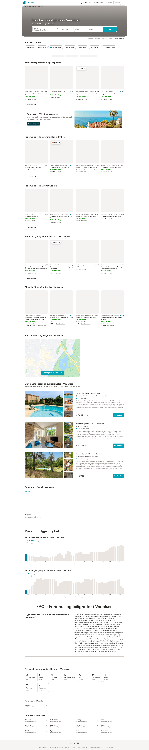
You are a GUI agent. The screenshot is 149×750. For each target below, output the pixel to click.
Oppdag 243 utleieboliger (52, 373)
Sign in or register (33, 123)
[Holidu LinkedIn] (74, 743)
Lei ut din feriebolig (98, 2)
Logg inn (109, 2)
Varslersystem (109, 747)
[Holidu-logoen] (32, 2)
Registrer (117, 2)
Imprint (73, 747)
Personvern (85, 747)
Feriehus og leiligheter (94, 38)
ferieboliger (30, 47)
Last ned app (87, 2)
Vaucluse (121, 38)
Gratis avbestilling (109, 47)
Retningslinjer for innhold (96, 747)
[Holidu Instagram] (71, 743)
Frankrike (104, 38)
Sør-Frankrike (113, 38)
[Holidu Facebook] (78, 743)
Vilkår (78, 747)
